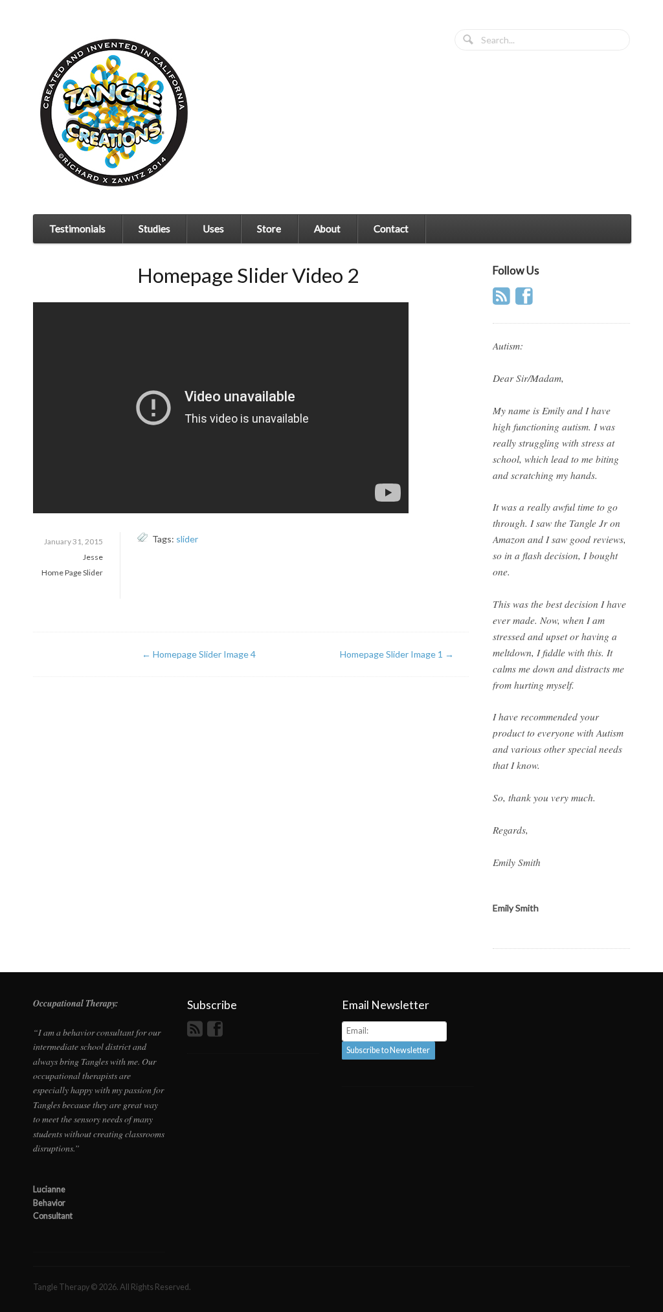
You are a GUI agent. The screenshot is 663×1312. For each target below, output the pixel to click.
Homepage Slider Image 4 (199, 654)
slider (187, 538)
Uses (213, 228)
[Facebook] (525, 300)
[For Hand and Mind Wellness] (114, 113)
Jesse (93, 557)
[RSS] (503, 300)
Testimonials (77, 228)
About (327, 228)
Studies (154, 228)
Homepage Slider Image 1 (397, 654)
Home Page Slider (72, 572)
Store (269, 228)
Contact (391, 228)
